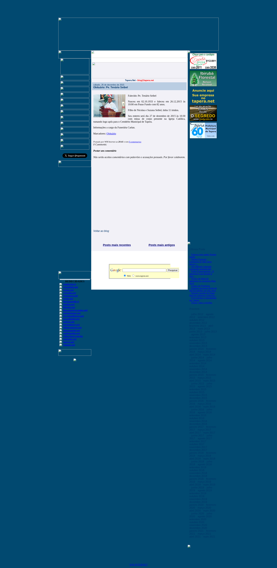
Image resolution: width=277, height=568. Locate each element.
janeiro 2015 (196, 375)
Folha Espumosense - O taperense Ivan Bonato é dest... (201, 273)
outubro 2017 (197, 444)
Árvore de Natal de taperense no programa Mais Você (202, 281)
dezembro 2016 (198, 424)
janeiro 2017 (196, 427)
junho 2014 (198, 357)
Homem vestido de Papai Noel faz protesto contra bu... (202, 294)
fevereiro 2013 (197, 325)
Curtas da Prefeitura (200, 286)
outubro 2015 (197, 392)
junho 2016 (198, 409)
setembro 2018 (198, 467)
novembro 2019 (198, 499)
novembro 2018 (198, 473)
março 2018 (205, 455)
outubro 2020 (197, 522)
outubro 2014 (197, 366)
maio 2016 (209, 406)
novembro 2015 (198, 395)
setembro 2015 (198, 389)
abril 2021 (195, 536)
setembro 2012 (206, 317)
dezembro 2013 (198, 346)
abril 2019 (195, 484)
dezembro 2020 (198, 528)
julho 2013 (211, 331)
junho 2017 (198, 435)
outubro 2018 (197, 470)
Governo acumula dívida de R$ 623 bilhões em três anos (203, 289)
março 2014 (205, 351)
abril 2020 (195, 510)
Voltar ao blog (101, 231)
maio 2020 (209, 510)
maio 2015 (209, 380)
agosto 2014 (205, 360)
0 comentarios (135, 142)
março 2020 (205, 507)
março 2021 (205, 533)
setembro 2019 (198, 493)
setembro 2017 (198, 441)
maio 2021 (209, 536)
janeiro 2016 (196, 401)
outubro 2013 (197, 340)
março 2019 (205, 481)
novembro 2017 (198, 447)
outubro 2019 (197, 496)
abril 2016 (195, 406)
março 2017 (205, 429)
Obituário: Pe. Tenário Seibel (110, 87)
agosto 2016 (205, 412)
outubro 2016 (197, 418)
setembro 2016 (198, 415)
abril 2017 (195, 432)
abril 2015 (195, 380)
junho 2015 (198, 383)
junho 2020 (198, 513)
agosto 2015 (205, 386)
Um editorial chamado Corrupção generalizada (200, 267)
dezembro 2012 (198, 323)
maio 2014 (209, 354)
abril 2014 (195, 354)
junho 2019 (198, 487)
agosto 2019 (205, 490)
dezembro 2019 (198, 502)
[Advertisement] (75, 220)
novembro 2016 (198, 421)
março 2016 (205, 403)
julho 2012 (197, 314)
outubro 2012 (197, 320)
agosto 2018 (205, 464)
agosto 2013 (198, 334)
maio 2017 (209, 432)
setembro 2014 (198, 363)
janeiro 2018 (196, 453)
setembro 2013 (198, 337)
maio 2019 (209, 484)
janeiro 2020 (196, 504)
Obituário (111, 133)
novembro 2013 (198, 343)
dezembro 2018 (198, 476)
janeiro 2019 (196, 479)
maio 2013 (204, 328)
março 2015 (205, 377)
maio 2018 (209, 458)
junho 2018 (198, 461)
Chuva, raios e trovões (201, 302)
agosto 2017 (205, 438)
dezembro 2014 (198, 372)
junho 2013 (196, 331)
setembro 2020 (198, 519)
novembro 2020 (198, 525)
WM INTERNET (139, 564)
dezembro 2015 (198, 398)
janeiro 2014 (196, 349)
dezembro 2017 (198, 450)
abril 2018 (195, 458)
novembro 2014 (198, 369)
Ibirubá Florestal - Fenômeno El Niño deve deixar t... (200, 261)
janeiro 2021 (196, 530)
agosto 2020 (205, 516)
